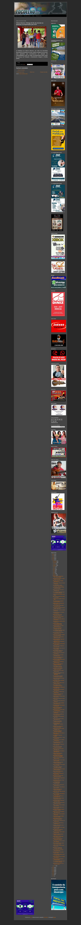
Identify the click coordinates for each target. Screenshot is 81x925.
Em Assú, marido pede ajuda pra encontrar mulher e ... (58, 859)
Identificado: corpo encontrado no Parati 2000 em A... (58, 662)
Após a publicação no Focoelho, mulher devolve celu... (58, 742)
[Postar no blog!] (28, 64)
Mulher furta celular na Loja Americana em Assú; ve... (57, 615)
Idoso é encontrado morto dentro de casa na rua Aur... (58, 787)
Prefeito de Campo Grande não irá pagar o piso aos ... (58, 758)
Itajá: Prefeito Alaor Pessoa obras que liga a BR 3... (58, 852)
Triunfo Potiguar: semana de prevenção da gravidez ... (57, 767)
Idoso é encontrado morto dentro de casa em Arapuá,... (58, 794)
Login (31, 917)
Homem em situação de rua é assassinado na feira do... (57, 839)
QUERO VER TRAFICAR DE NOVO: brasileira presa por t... (59, 803)
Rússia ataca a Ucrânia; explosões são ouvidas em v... (58, 681)
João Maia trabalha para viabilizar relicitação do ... (58, 712)
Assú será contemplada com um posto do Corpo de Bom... (58, 657)
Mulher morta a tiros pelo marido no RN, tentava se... (58, 733)
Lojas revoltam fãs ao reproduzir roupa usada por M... (58, 850)
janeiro (54, 865)
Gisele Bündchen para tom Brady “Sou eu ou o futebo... (58, 816)
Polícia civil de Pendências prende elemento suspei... (58, 678)
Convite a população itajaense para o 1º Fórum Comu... (58, 855)
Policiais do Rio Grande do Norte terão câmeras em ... (58, 719)
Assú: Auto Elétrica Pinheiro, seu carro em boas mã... (58, 796)
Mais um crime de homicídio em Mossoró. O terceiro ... (58, 771)
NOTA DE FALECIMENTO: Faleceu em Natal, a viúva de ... (58, 810)
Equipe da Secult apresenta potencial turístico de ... (57, 708)
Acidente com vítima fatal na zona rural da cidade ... (58, 807)
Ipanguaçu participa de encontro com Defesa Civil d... (58, 655)
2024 (53, 557)
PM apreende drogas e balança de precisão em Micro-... (58, 801)
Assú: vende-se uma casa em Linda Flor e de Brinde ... (58, 841)
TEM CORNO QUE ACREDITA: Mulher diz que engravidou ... (58, 756)
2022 (53, 559)
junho (54, 569)
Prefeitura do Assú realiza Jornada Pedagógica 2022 (58, 729)
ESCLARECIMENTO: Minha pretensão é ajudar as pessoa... (58, 585)
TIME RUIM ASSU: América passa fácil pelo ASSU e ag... (58, 798)
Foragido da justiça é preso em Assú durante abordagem (59, 769)
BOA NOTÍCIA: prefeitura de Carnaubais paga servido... (58, 848)
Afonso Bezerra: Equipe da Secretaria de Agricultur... (57, 731)
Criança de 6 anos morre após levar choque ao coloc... (59, 778)
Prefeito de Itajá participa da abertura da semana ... (57, 789)
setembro (54, 565)
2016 (53, 874)
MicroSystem (46, 917)
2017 (53, 873)
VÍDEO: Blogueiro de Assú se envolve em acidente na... (57, 819)
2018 (53, 871)
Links (33, 15)
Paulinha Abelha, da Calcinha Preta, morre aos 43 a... (59, 696)
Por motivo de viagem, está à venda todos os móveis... (58, 760)
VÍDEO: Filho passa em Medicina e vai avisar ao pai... (58, 646)
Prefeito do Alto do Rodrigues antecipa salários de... (57, 753)
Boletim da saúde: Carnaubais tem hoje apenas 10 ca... (58, 603)
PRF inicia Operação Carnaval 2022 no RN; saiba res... (59, 644)
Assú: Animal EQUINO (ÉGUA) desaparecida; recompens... (58, 676)
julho (54, 568)
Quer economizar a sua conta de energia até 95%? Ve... (58, 633)
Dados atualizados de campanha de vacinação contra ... (59, 687)
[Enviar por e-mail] (27, 64)
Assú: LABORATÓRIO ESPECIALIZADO (56, 783)
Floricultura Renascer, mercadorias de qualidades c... (58, 612)
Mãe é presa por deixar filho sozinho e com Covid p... (59, 597)
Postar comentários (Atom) (23, 73)
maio (54, 570)
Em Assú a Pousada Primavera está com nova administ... (58, 660)
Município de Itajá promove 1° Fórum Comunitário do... (59, 738)
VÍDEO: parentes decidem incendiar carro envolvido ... (59, 805)
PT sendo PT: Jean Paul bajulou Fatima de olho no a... (58, 834)
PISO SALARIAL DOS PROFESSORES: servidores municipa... (58, 724)
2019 (53, 870)
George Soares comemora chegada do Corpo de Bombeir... (59, 635)
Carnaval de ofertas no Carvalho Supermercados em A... (58, 626)
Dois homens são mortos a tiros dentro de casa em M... (58, 776)
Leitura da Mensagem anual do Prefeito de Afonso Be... (58, 762)
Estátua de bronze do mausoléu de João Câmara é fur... (58, 812)
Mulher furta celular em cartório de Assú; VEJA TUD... (58, 744)
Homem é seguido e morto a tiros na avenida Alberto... (59, 648)
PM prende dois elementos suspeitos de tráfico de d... (57, 721)
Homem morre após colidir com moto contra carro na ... (59, 792)
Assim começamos (18, 15)
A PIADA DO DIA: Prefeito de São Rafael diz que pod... (58, 637)
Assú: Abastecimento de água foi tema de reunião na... (58, 601)
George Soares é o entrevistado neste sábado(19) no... (58, 837)
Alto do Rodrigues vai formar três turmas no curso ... (58, 774)
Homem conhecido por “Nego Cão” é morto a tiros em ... (58, 639)
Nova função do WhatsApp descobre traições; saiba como (59, 608)
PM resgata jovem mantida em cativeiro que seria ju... (58, 830)
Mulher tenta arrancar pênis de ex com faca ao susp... (58, 864)
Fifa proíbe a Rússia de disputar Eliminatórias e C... (58, 581)
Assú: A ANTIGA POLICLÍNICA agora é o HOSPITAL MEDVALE (59, 592)
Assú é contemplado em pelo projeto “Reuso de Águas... (59, 765)
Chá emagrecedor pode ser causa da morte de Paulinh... (58, 588)
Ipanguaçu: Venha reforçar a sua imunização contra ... (58, 825)
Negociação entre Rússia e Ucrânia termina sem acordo (58, 579)
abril (54, 572)
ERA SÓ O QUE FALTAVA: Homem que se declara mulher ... (58, 843)
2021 (53, 867)
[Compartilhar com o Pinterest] (32, 64)
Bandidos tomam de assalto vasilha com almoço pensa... (58, 710)
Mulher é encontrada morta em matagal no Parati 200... (58, 664)
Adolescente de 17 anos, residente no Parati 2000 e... (58, 740)
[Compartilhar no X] (29, 64)
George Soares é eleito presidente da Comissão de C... (58, 703)
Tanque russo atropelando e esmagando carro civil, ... (57, 628)
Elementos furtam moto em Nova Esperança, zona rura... (58, 617)
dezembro (55, 561)
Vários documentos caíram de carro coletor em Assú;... (58, 832)
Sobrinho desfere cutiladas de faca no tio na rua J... (58, 846)
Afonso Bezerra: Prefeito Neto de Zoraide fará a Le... (58, 823)
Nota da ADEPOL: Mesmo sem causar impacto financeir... (58, 651)
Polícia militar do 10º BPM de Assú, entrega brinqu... (58, 692)
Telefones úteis (38, 15)
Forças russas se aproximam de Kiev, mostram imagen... (58, 577)
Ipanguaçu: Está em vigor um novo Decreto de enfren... (58, 683)
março (54, 573)
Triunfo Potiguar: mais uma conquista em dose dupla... (57, 666)
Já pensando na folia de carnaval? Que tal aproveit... (58, 690)
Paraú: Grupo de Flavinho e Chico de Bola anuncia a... (58, 780)
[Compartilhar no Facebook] (31, 64)
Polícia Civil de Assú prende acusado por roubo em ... (57, 747)
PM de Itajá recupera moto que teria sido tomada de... (58, 705)
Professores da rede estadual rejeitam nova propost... (57, 669)
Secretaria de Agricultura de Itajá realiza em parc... (58, 671)
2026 (53, 554)
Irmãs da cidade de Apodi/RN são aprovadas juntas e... (58, 714)
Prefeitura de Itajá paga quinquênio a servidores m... (58, 653)
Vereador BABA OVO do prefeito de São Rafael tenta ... (58, 751)
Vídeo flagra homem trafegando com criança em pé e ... (59, 821)
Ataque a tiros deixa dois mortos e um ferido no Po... (58, 590)
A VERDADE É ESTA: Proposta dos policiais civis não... (58, 642)
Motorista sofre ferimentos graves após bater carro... (58, 749)
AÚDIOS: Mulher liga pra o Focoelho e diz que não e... (59, 857)
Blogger (54, 917)
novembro (55, 562)
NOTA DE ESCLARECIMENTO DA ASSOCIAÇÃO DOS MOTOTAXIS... (58, 673)
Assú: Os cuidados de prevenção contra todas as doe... (58, 606)
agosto (54, 566)
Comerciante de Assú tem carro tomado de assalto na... (58, 694)
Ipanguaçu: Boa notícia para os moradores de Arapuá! (58, 726)
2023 (53, 558)
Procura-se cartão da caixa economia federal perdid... (57, 624)
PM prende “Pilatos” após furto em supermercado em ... (58, 785)
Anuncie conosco (27, 15)
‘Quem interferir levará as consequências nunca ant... (58, 685)
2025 (53, 555)
